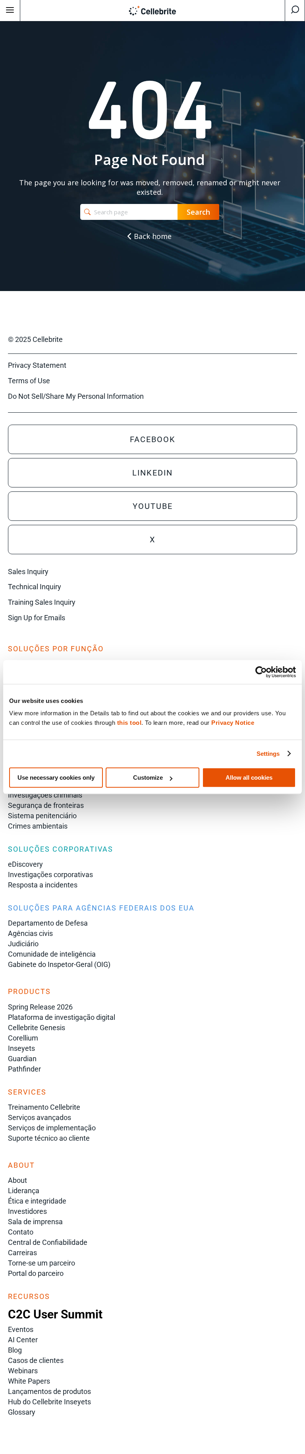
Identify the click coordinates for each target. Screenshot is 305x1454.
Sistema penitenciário (42, 815)
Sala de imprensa (35, 1221)
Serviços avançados (39, 1117)
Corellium (23, 1038)
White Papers (29, 1381)
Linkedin (152, 473)
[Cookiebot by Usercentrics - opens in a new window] (261, 672)
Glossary (21, 1412)
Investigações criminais (45, 795)
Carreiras (22, 1252)
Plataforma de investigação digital (61, 1017)
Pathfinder (24, 1069)
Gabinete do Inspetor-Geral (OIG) (59, 964)
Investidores (27, 1211)
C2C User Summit (55, 1314)
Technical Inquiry (34, 586)
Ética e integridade (37, 1201)
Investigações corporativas (50, 874)
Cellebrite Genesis (36, 1027)
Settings (268, 753)
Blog (15, 1350)
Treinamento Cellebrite (44, 1107)
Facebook (153, 439)
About (17, 1180)
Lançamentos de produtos (49, 1391)
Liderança (23, 1190)
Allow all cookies (249, 777)
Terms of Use (29, 381)
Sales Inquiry (28, 571)
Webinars (23, 1371)
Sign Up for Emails (36, 617)
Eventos (20, 1329)
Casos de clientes (36, 1360)
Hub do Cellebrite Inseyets (49, 1402)
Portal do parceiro (36, 1273)
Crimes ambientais (38, 826)
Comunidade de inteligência (52, 954)
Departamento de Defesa (48, 923)
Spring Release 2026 (40, 1007)
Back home (152, 236)
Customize (148, 777)
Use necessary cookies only (56, 777)
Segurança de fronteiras (46, 805)
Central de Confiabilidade (47, 1242)
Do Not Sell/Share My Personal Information (76, 396)
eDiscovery (25, 864)
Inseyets (21, 1048)
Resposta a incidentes (42, 885)
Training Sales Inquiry (41, 602)
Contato (20, 1232)
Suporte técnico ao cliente (49, 1138)
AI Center (23, 1340)
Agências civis (30, 933)
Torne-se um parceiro (41, 1263)
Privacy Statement (37, 365)
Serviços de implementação (52, 1128)
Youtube (153, 506)
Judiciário (23, 944)
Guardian (22, 1058)
